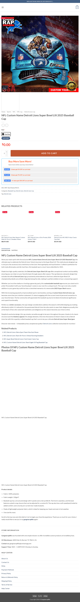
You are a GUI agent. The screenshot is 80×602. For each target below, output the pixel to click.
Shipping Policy (6, 581)
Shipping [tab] (15, 250)
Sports (9, 112)
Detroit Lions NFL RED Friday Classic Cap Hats (65, 238)
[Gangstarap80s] (40, 7)
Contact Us (5, 562)
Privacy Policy (6, 573)
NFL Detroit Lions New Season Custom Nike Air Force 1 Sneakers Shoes (13, 238)
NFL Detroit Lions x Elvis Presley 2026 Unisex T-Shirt (39, 238)
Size (2, 130)
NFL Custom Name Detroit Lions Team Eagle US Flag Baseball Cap (26, 342)
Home (3, 112)
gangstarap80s (29, 519)
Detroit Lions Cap (29, 112)
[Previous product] (6, 125)
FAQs (3, 566)
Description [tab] (5, 250)
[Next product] (3, 125)
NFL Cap (19, 112)
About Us (4, 558)
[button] (2, 7)
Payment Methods (7, 570)
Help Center (5, 588)
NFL (14, 112)
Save (4, 18)
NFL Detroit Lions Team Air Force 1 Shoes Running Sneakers (23, 335)
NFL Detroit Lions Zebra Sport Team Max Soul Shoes (21, 332)
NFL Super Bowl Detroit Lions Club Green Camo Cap (21, 339)
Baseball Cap (11, 191)
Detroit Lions (19, 191)
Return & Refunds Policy (9, 577)
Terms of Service (6, 585)
